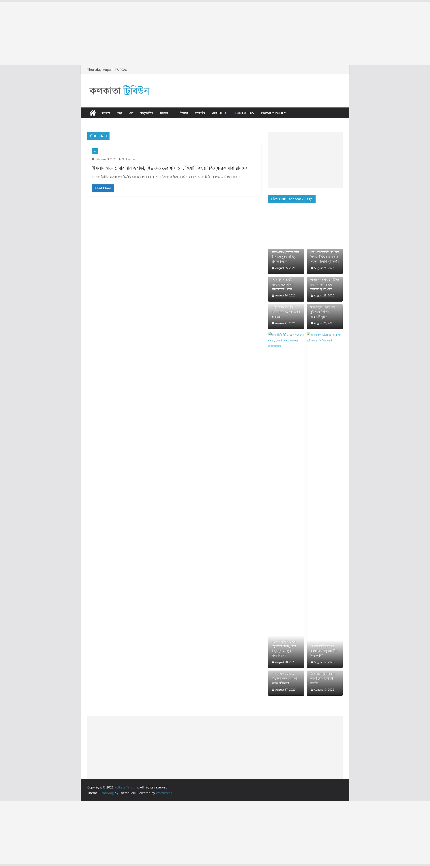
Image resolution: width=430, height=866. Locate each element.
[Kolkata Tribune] (92, 113)
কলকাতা (106, 113)
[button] (170, 113)
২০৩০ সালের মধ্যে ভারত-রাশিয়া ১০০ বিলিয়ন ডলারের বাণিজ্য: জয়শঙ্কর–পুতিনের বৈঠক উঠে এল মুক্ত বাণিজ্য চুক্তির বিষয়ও (286, 250)
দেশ (131, 113)
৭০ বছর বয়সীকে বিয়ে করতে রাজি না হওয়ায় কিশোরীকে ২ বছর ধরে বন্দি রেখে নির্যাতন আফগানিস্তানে (322, 307)
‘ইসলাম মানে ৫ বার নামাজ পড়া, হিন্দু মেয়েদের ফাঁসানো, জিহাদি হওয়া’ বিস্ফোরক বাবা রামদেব (169, 167)
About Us (220, 113)
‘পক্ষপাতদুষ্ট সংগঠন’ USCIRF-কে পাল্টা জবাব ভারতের (286, 312)
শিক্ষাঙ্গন (184, 113)
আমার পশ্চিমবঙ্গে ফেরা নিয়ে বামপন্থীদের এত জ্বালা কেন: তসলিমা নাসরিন (322, 676)
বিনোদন (164, 113)
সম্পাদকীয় (200, 113)
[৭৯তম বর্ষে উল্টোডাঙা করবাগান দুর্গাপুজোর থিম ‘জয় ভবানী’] (325, 500)
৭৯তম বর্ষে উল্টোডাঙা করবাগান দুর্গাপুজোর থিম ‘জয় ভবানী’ (323, 651)
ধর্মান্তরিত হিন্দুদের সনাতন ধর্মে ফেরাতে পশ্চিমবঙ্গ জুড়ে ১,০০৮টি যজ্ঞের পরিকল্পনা (285, 676)
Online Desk (129, 159)
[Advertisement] (134, 33)
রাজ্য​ (119, 113)
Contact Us (244, 113)
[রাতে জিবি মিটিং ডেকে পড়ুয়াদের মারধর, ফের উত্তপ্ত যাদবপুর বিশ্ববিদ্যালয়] (286, 500)
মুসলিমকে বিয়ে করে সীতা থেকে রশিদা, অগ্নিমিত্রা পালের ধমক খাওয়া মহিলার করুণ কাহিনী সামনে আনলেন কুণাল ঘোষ (324, 279)
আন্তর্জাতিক (146, 113)
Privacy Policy (273, 113)
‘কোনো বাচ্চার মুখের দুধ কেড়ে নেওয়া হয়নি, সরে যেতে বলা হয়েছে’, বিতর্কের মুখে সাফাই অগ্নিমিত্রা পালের (285, 279)
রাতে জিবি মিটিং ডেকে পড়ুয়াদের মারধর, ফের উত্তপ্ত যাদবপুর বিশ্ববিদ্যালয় (284, 648)
